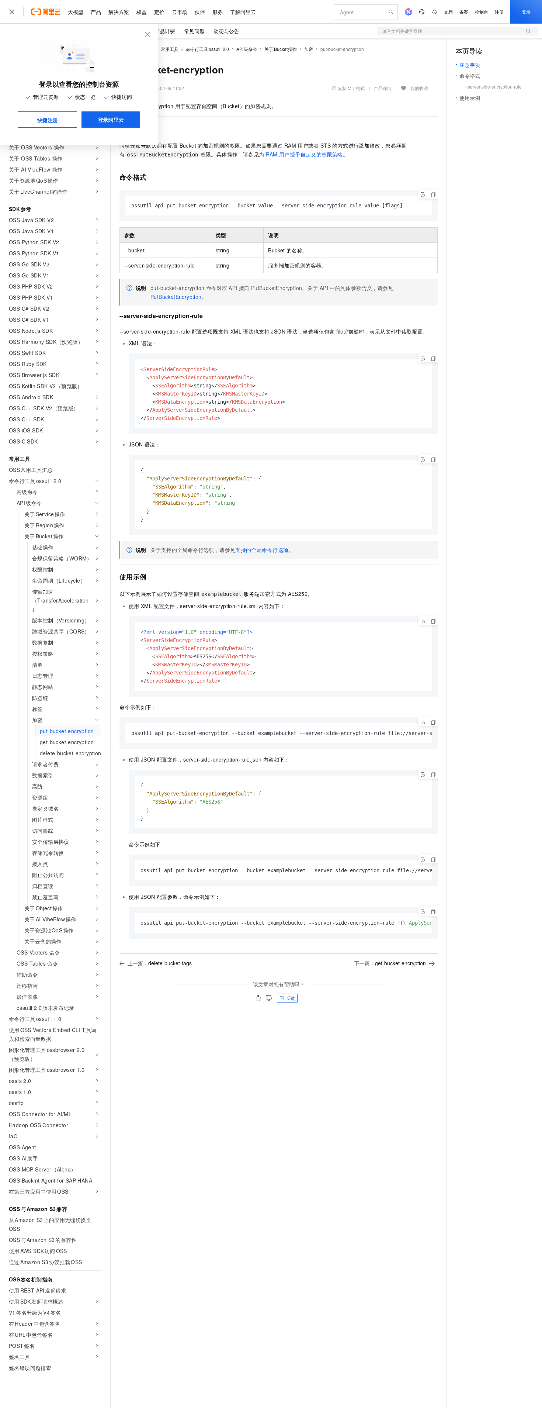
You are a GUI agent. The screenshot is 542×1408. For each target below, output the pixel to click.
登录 (526, 11)
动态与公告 (226, 31)
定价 (159, 11)
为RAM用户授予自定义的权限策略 (301, 154)
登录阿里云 (111, 119)
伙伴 (200, 11)
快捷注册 (47, 120)
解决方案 (118, 11)
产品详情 (383, 88)
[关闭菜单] (12, 12)
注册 (499, 11)
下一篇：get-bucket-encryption (390, 963)
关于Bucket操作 (280, 49)
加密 (308, 49)
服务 (217, 11)
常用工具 (169, 49)
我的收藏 (419, 88)
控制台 (481, 11)
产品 (96, 11)
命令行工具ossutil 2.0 (207, 49)
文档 (448, 11)
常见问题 (194, 31)
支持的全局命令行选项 (261, 549)
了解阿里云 (243, 11)
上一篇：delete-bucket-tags (160, 963)
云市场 (179, 11)
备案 (463, 11)
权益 (141, 11)
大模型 (75, 11)
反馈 (290, 998)
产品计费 (164, 31)
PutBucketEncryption (176, 296)
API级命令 (246, 49)
